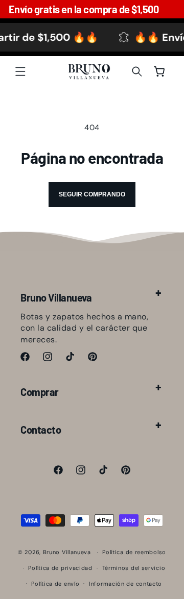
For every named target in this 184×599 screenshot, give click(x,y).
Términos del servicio (134, 567)
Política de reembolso (134, 552)
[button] (20, 71)
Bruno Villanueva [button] (55, 297)
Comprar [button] (39, 392)
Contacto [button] (40, 429)
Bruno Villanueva (67, 552)
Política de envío (55, 583)
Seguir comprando (92, 194)
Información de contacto (125, 583)
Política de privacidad (60, 567)
